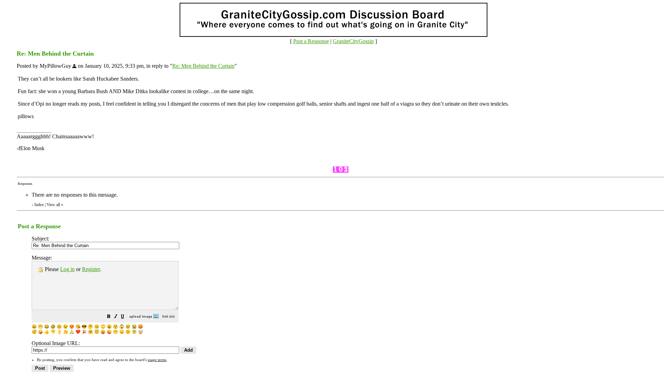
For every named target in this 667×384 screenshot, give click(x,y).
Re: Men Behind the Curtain (203, 66)
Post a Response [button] (311, 41)
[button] (109, 317)
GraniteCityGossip (353, 41)
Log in (67, 269)
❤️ (78, 331)
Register (91, 269)
